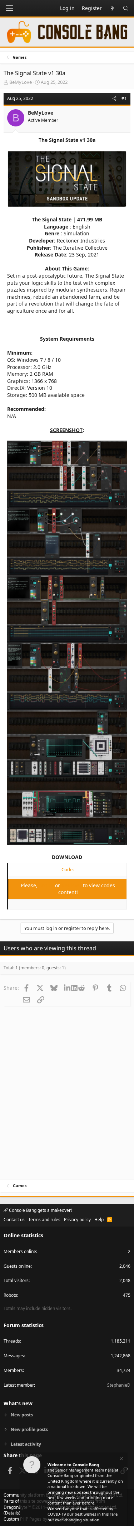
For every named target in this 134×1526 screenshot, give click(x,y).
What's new (18, 1403)
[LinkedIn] (67, 988)
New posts (22, 1415)
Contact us (14, 1220)
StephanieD (118, 1385)
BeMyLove (20, 82)
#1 (124, 98)
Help (99, 1220)
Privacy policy (77, 1220)
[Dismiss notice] (121, 1459)
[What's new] (112, 8)
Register (72, 885)
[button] (9, 8)
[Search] (126, 8)
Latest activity (26, 1444)
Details (12, 1513)
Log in (47, 885)
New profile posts (29, 1429)
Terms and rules (44, 1220)
